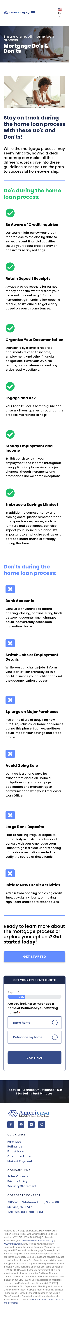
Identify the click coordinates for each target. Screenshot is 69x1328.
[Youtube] (21, 1124)
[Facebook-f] (10, 1124)
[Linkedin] (31, 1124)
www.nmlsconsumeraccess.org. (38, 1240)
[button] (39, 13)
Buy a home (21, 1022)
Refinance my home (27, 1037)
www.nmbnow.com (13, 1244)
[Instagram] (41, 1124)
